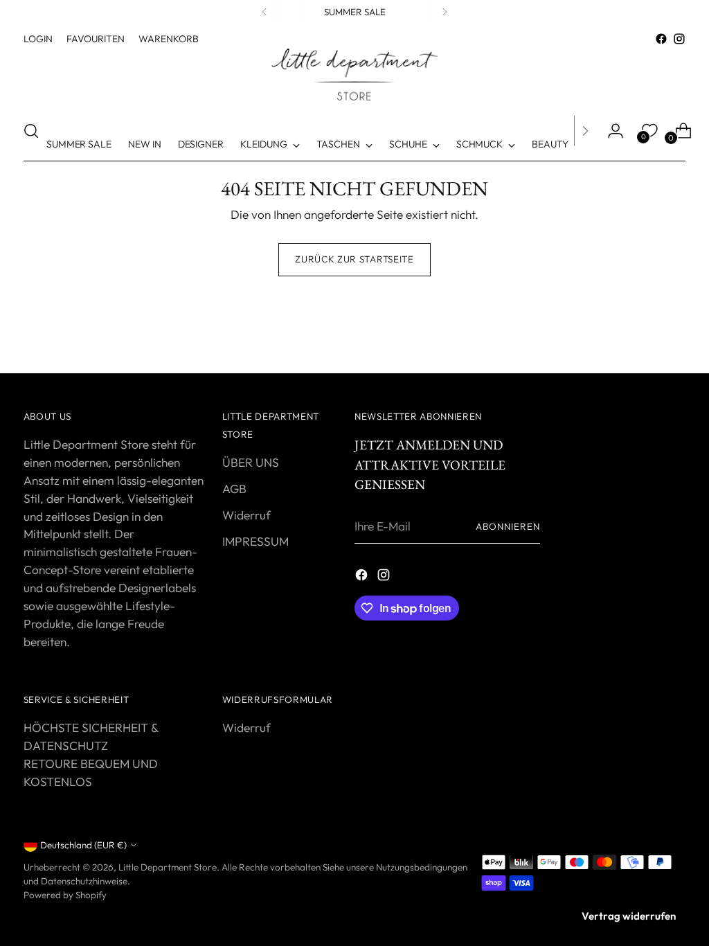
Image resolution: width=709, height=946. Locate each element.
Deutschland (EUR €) (83, 844)
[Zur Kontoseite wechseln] (610, 131)
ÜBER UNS (250, 462)
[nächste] (444, 12)
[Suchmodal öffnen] (31, 131)
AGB (234, 488)
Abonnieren (508, 526)
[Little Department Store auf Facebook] (661, 39)
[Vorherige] (264, 12)
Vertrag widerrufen (629, 915)
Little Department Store (167, 867)
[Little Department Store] (354, 74)
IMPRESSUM (255, 541)
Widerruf (246, 515)
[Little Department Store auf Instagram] (679, 39)
